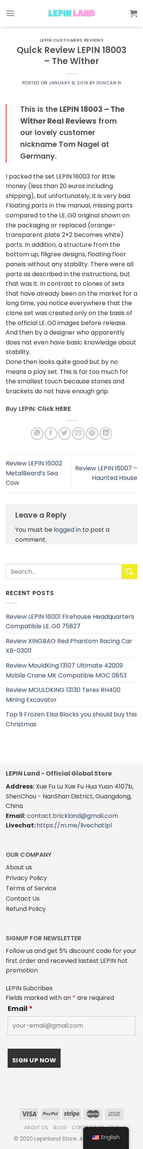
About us (19, 867)
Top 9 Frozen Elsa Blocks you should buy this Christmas (71, 719)
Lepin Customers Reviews (72, 40)
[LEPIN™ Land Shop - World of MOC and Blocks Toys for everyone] (71, 13)
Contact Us (23, 898)
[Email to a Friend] (78, 433)
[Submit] (129, 571)
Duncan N (108, 83)
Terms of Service (31, 888)
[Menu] (10, 13)
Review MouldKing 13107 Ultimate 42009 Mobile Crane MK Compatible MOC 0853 (66, 670)
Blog (59, 1127)
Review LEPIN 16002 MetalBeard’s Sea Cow (34, 473)
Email (20, 1008)
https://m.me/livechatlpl (74, 825)
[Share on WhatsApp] (37, 433)
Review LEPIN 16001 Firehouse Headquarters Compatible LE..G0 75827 (70, 621)
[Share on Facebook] (51, 433)
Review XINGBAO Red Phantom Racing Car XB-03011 (69, 646)
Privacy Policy (26, 878)
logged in (67, 529)
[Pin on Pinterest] (92, 433)
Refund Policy (26, 908)
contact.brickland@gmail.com (72, 815)
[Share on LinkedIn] (106, 433)
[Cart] (133, 13)
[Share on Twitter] (64, 433)
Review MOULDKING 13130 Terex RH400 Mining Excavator (63, 695)
